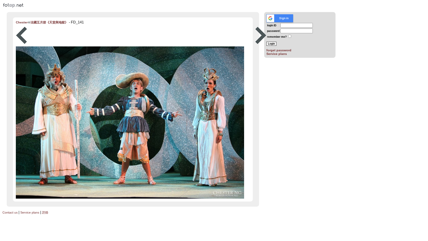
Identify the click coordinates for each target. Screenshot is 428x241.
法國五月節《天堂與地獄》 (49, 22)
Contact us (10, 212)
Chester (22, 22)
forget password (278, 50)
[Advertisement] (141, 35)
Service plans (276, 54)
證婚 (45, 212)
